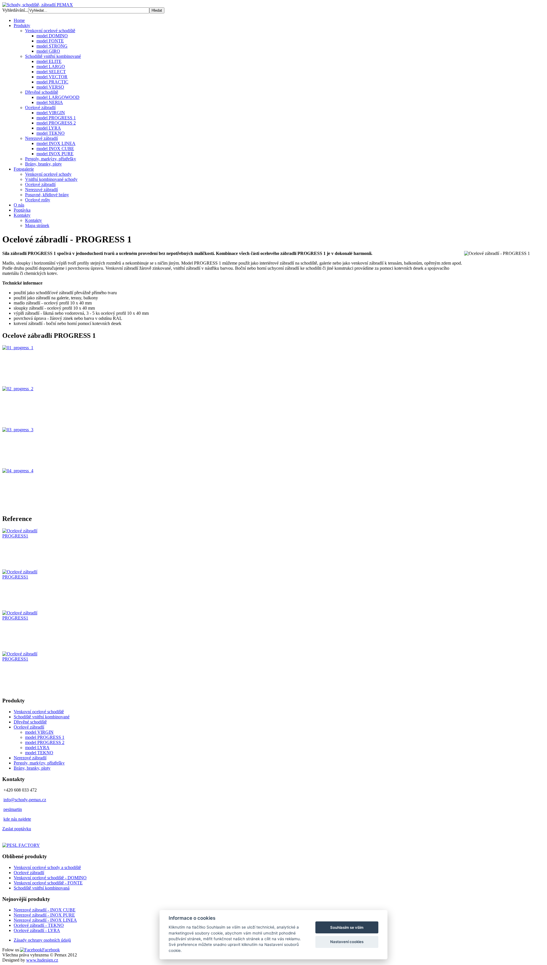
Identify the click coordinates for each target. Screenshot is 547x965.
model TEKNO (39, 752)
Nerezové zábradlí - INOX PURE (44, 915)
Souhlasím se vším (347, 927)
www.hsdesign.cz (42, 960)
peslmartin (12, 809)
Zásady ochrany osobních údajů (42, 940)
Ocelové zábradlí (29, 727)
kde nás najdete (17, 819)
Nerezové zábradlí (30, 757)
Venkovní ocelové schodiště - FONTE (48, 882)
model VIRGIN (39, 732)
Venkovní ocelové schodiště (39, 711)
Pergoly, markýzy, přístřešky (39, 762)
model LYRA (37, 747)
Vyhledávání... (15, 10)
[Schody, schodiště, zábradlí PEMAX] (37, 4)
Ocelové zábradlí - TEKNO (39, 925)
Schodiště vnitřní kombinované (42, 716)
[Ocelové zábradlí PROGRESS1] (23, 535)
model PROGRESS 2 (44, 742)
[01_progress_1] (17, 347)
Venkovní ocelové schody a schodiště (47, 867)
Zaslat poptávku (16, 828)
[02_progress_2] (17, 388)
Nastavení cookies (347, 941)
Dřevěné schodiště (30, 721)
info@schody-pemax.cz (24, 799)
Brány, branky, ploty (32, 768)
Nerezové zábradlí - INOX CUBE (44, 909)
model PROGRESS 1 (44, 737)
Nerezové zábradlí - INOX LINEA (45, 920)
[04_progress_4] (17, 470)
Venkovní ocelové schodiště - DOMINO (50, 877)
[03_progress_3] (17, 429)
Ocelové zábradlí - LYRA (37, 930)
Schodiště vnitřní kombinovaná (42, 888)
